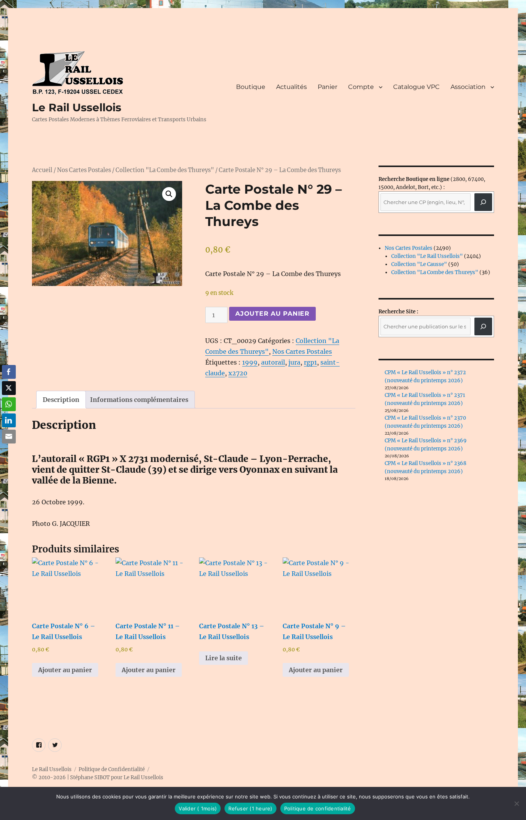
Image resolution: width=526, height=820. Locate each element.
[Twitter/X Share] (9, 388)
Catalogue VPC (416, 86)
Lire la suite (223, 658)
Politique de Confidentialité (112, 769)
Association (468, 86)
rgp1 (310, 362)
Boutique (250, 86)
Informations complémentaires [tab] (139, 399)
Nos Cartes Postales (84, 170)
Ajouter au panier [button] (65, 670)
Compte (361, 86)
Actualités (291, 86)
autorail (273, 362)
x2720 (237, 373)
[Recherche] (483, 202)
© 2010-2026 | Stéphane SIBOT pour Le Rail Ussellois (97, 777)
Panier (327, 86)
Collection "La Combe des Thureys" (165, 170)
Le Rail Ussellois (76, 107)
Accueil (42, 170)
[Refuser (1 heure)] (516, 803)
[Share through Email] (9, 436)
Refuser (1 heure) (250, 808)
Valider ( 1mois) (198, 808)
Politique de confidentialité (317, 808)
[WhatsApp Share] (9, 404)
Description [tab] (61, 399)
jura (294, 362)
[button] (169, 194)
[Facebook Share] (9, 372)
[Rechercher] (483, 326)
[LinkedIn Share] (9, 420)
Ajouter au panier (272, 313)
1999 (250, 362)
